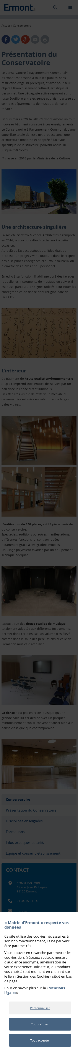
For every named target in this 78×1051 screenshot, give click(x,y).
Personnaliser (40, 1008)
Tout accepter (40, 1040)
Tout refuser (40, 1024)
